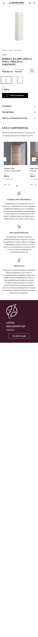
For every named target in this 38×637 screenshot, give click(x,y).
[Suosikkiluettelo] (34, 3)
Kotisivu (4, 50)
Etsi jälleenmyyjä (19, 336)
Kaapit (10, 50)
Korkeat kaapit (18, 50)
